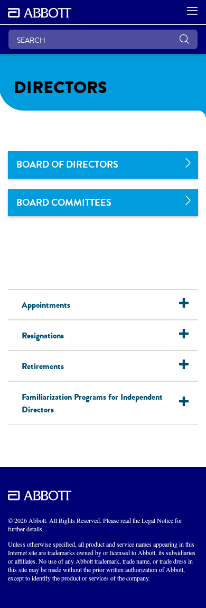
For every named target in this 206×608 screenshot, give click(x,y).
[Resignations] (188, 335)
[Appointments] (188, 304)
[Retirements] (188, 366)
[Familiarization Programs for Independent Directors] (188, 403)
